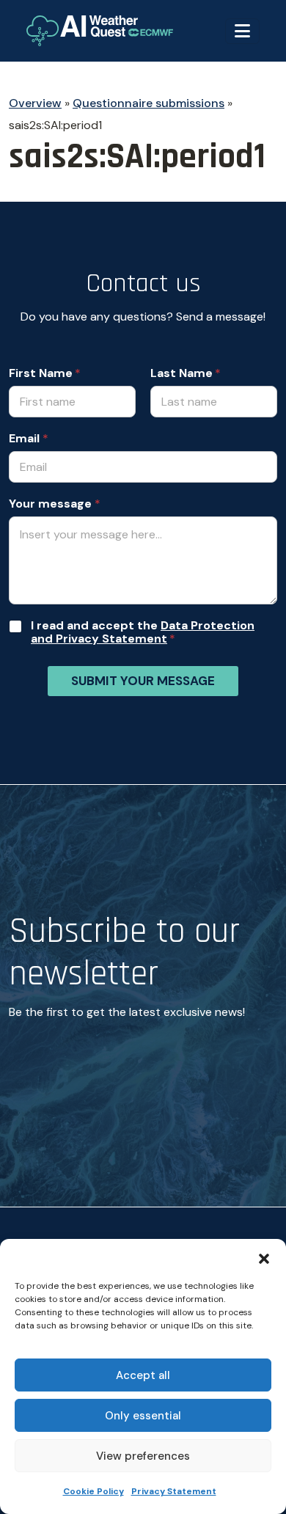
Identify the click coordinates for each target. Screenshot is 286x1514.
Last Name (181, 373)
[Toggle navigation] (242, 31)
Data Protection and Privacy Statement (142, 632)
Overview (35, 103)
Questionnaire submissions (148, 103)
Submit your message (143, 681)
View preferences (143, 1456)
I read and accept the (142, 632)
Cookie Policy (93, 1491)
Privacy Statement (173, 1491)
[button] (264, 1257)
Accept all (143, 1375)
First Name (41, 373)
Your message (54, 504)
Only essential (143, 1415)
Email (28, 438)
